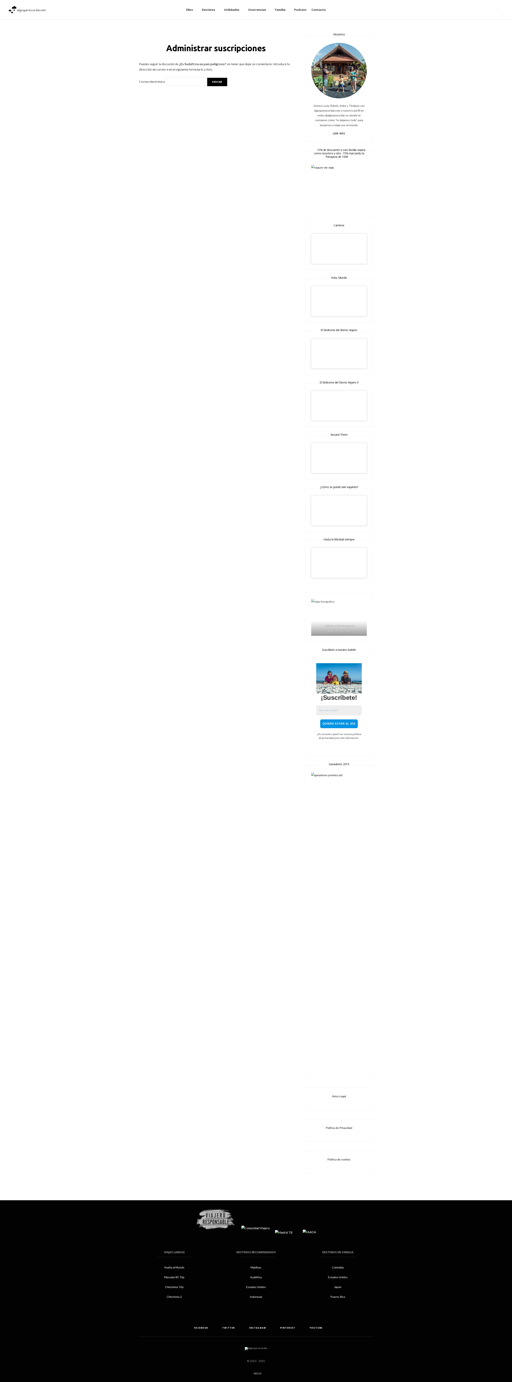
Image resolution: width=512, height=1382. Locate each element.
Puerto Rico (337, 1296)
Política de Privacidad (339, 1127)
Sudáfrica (256, 1277)
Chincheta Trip (174, 1287)
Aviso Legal (339, 1096)
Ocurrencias (257, 10)
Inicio (257, 1373)
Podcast (300, 10)
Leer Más (339, 133)
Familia (280, 10)
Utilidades (231, 10)
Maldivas (256, 1267)
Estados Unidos (256, 1287)
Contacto (318, 10)
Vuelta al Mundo (174, 1267)
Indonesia (256, 1296)
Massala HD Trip (174, 1277)
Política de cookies (339, 1159)
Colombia (338, 1267)
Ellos (189, 10)
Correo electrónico (152, 81)
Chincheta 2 (174, 1296)
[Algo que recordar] (27, 10)
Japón (337, 1287)
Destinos (208, 10)
